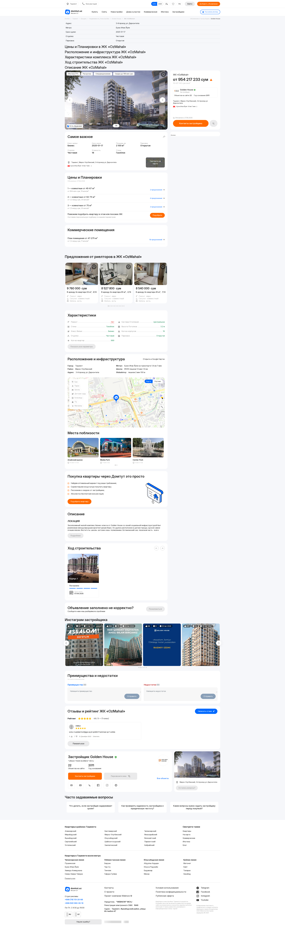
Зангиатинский (111, 845)
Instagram (205, 896)
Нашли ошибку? (83, 922)
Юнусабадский (111, 838)
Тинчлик (107, 870)
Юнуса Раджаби (151, 867)
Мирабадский (70, 834)
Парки (77, 386)
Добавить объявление (209, 4)
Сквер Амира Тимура (74, 874)
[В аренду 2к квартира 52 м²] (81, 294)
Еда (76, 382)
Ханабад (187, 874)
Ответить (96, 736)
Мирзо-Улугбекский (113, 834)
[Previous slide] (70, 100)
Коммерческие (189, 838)
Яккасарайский (150, 834)
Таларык (187, 870)
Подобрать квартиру (79, 501)
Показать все (78, 743)
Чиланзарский (150, 831)
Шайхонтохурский (112, 841)
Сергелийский (71, 841)
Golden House (215, 19)
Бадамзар (148, 870)
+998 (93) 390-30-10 (74, 903)
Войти (189, 4)
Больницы (78, 398)
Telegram (204, 888)
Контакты (109, 888)
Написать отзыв (205, 711)
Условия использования (167, 888)
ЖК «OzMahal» (129, 256)
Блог (185, 845)
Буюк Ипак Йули (72, 867)
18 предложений (155, 240)
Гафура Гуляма (110, 874)
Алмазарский (70, 831)
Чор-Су (107, 867)
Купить (95, 12)
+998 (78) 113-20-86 (74, 899)
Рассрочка (87, 74)
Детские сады (80, 394)
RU (179, 4)
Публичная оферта (165, 896)
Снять (104, 12)
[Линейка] (162, 407)
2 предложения (156, 190)
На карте (186, 834)
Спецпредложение (103, 74)
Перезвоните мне (118, 776)
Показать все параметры (81, 346)
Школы (77, 390)
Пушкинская (70, 863)
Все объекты (163, 778)
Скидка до (124, 74)
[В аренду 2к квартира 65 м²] (116, 294)
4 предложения (156, 198)
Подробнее (75, 535)
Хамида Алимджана (73, 870)
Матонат (187, 863)
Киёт (185, 867)
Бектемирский (111, 831)
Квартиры (187, 831)
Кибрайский (149, 845)
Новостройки (116, 12)
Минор (147, 874)
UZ (78, 914)
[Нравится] (163, 74)
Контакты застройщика (190, 123)
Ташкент (73, 4)
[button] (115, 465)
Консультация (91, 4)
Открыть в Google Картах (154, 359)
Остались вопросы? (186, 788)
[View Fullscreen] (161, 423)
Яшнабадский (70, 838)
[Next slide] (162, 100)
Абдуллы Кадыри (151, 863)
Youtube (204, 900)
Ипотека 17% (73, 74)
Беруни (107, 863)
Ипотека (165, 12)
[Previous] (156, 548)
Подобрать (157, 215)
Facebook (205, 892)
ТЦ (76, 402)
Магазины (78, 406)
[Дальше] (162, 548)
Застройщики (178, 12)
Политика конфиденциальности (171, 892)
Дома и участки (133, 12)
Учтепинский (70, 845)
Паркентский (149, 841)
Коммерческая (150, 12)
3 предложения (156, 207)
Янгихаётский (150, 838)
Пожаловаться (155, 609)
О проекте (109, 892)
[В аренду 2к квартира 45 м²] (150, 294)
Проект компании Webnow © (118, 896)
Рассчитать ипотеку (211, 12)
